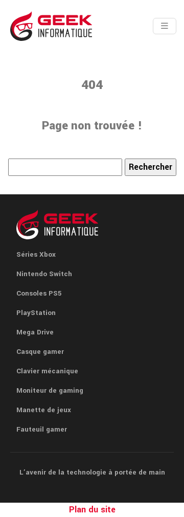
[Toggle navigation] (164, 26)
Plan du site (92, 509)
